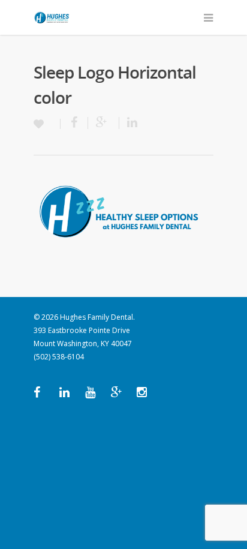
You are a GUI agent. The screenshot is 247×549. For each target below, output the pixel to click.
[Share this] (74, 123)
